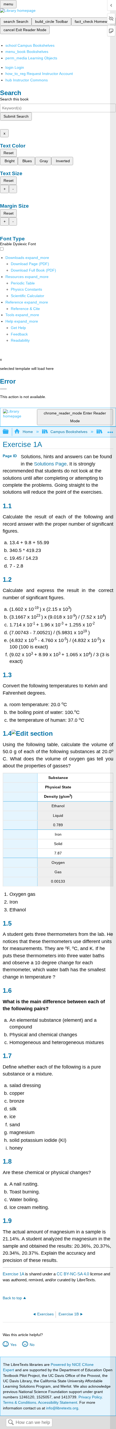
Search (11, 1423)
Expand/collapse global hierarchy (9, 431)
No (32, 1345)
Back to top (12, 1298)
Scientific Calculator (27, 296)
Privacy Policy (90, 1397)
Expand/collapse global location (110, 430)
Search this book (14, 99)
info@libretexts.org (61, 1408)
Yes (13, 1345)
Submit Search (16, 116)
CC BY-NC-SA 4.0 (73, 1274)
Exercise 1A (13, 1274)
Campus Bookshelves (68, 432)
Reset (8, 153)
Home (28, 432)
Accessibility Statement (57, 1402)
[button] (19, 334)
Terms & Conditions (19, 1402)
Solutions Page (50, 464)
